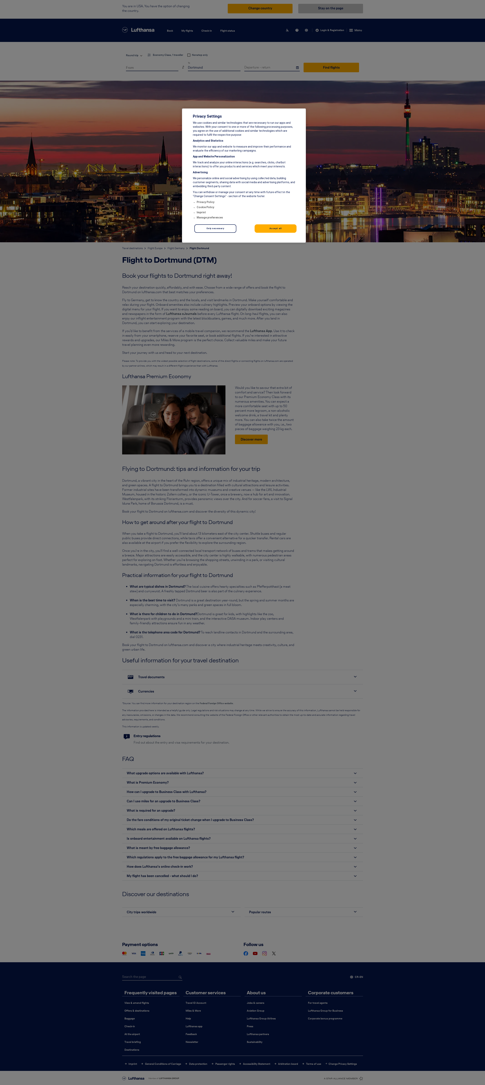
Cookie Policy (205, 207)
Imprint (201, 212)
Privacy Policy (205, 202)
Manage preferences (210, 217)
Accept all (275, 228)
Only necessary (215, 228)
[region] (244, 175)
